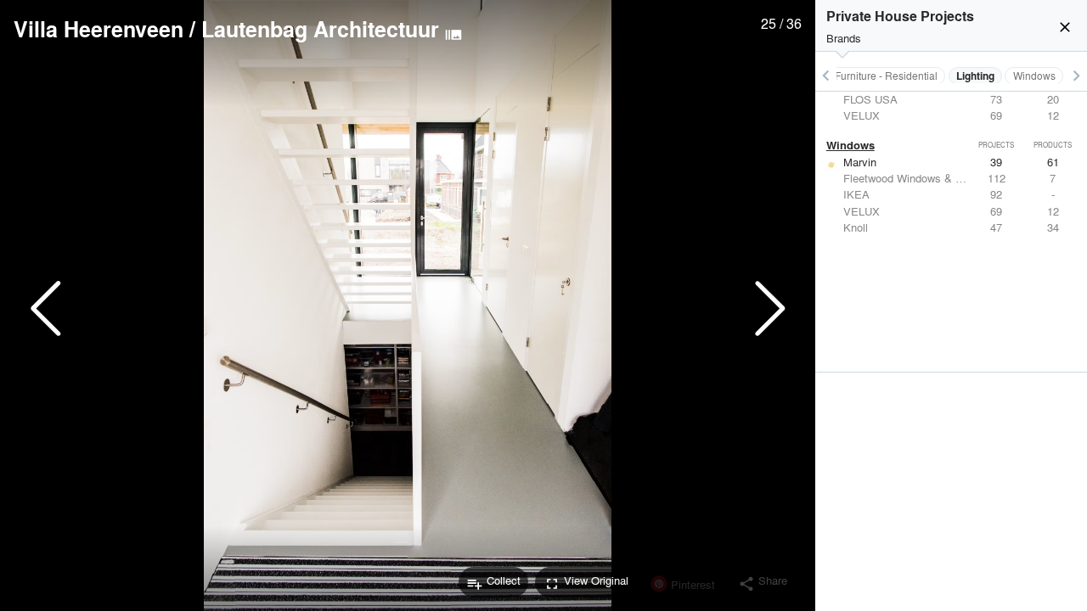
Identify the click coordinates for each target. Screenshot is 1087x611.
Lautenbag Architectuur (320, 29)
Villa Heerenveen (98, 29)
